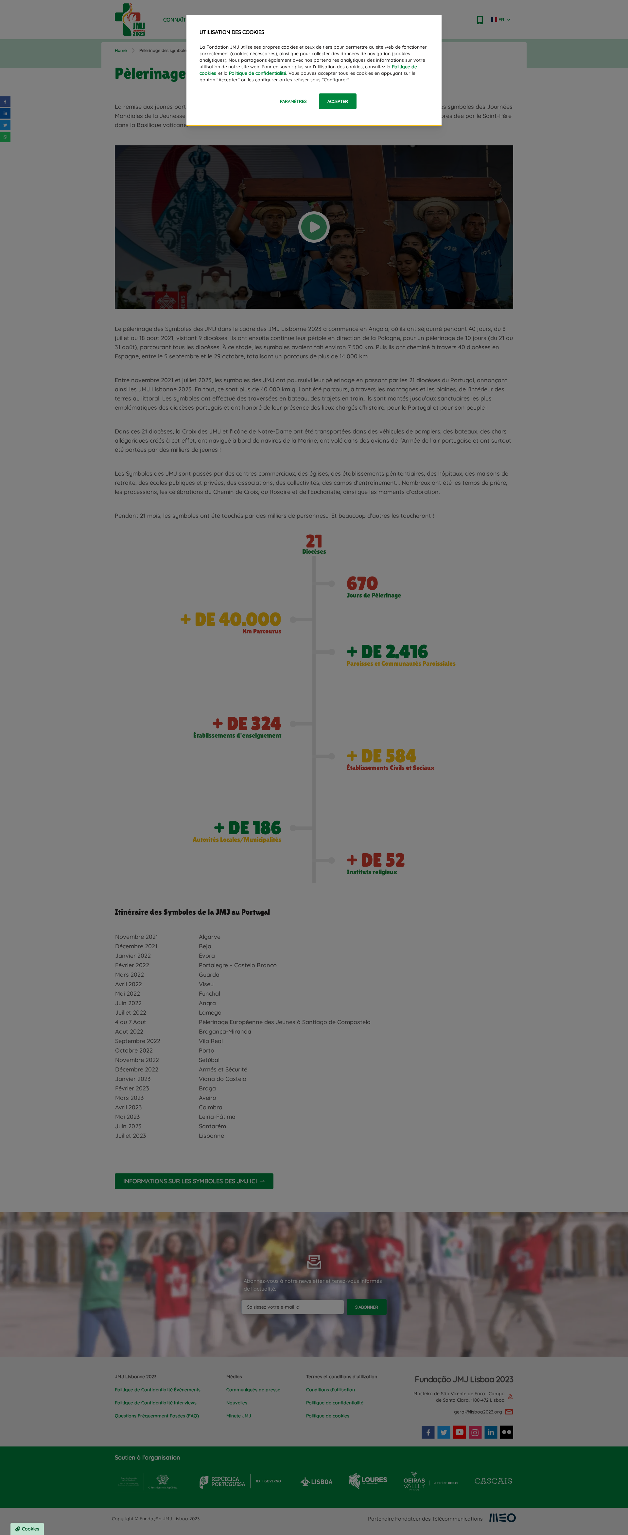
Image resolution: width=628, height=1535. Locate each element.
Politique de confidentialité (257, 73)
